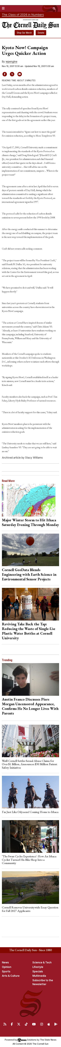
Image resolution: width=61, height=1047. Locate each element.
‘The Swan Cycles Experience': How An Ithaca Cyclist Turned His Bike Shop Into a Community (29, 859)
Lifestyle (37, 966)
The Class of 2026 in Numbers (23, 14)
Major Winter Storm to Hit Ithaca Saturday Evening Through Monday (30, 522)
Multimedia (39, 975)
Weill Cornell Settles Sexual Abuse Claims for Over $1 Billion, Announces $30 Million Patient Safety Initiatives (29, 764)
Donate (41, 32)
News (5, 962)
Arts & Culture (11, 975)
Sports (6, 971)
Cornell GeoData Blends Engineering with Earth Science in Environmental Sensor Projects (29, 574)
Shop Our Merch (24, 32)
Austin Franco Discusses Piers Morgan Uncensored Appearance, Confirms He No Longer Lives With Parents (30, 706)
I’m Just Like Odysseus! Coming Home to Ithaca (30, 812)
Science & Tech (42, 962)
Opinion (6, 966)
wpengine (11, 61)
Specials (37, 971)
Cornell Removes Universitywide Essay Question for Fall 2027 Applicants (30, 909)
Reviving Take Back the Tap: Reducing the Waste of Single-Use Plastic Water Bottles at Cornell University (28, 631)
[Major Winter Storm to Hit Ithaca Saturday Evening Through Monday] (30, 500)
